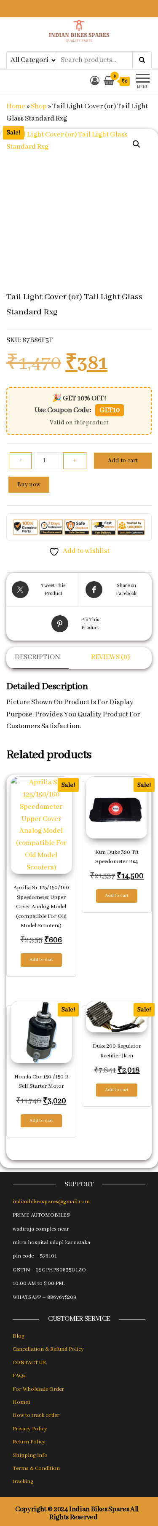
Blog (18, 1336)
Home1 (21, 1402)
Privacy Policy (30, 1428)
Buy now (28, 484)
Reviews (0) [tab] (110, 657)
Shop (39, 106)
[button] (136, 144)
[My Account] (94, 81)
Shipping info (30, 1455)
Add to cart (123, 460)
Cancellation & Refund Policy (48, 1349)
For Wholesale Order (38, 1389)
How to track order (36, 1415)
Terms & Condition (36, 1468)
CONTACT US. (30, 1362)
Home (15, 106)
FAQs (19, 1375)
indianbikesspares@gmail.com (51, 1201)
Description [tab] (37, 657)
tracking (23, 1481)
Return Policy (29, 1442)
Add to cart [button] (41, 960)
